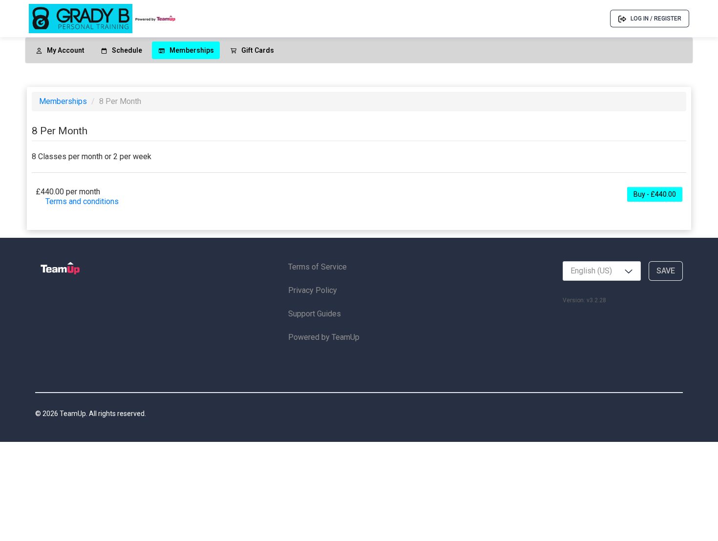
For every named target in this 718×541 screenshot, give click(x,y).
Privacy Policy (312, 290)
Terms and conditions (82, 201)
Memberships (64, 101)
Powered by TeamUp (323, 337)
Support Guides (314, 313)
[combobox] (602, 271)
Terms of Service (317, 266)
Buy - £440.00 (655, 194)
